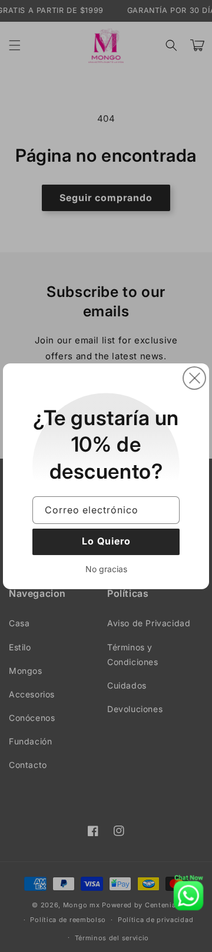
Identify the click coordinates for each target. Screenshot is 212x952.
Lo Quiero (106, 541)
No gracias (106, 568)
